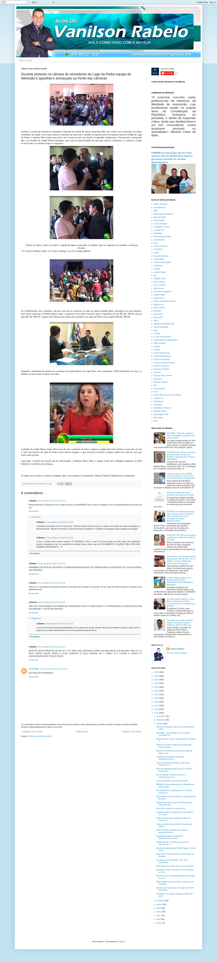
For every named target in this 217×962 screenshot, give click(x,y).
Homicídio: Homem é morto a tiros (170, 808)
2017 (156, 706)
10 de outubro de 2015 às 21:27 (51, 647)
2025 (156, 676)
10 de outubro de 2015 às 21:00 (59, 624)
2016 (156, 709)
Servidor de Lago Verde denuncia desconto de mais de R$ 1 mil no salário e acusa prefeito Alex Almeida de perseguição (181, 559)
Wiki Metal (158, 417)
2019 (156, 698)
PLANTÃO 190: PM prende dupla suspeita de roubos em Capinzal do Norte (181, 537)
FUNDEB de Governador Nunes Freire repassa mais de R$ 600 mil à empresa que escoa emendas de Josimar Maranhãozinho (180, 516)
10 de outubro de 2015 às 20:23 (51, 501)
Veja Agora (158, 401)
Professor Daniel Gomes (164, 363)
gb (155, 275)
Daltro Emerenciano (162, 236)
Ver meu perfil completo (176, 653)
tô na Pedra (34, 669)
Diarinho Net (159, 240)
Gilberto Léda (160, 278)
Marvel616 (158, 314)
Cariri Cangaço (160, 224)
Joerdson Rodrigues (162, 291)
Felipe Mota (159, 259)
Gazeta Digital (160, 272)
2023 (156, 683)
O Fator (157, 333)
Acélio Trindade (160, 204)
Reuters (157, 372)
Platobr (157, 350)
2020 (156, 694)
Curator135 (159, 230)
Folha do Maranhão (162, 262)
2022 (156, 687)
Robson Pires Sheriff (163, 375)
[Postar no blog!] (61, 483)
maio (158, 915)
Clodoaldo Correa (161, 227)
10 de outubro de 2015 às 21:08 (59, 538)
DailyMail (158, 233)
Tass (156, 392)
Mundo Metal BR (161, 327)
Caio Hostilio (159, 220)
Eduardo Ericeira (161, 256)
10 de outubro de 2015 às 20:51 (51, 602)
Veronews (158, 405)
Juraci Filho (159, 298)
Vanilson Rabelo (177, 649)
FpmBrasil (158, 266)
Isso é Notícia (159, 285)
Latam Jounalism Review (165, 301)
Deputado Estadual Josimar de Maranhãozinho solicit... (169, 837)
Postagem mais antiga (131, 732)
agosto (159, 904)
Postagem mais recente (32, 732)
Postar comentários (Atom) (40, 736)
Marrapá (157, 311)
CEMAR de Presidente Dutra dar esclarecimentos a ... (170, 758)
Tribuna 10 (158, 398)
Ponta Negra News (162, 353)
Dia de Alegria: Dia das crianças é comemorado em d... (170, 776)
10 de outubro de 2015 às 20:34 (59, 522)
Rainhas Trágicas (161, 366)
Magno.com (159, 304)
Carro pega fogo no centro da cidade (172, 781)
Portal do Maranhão (162, 356)
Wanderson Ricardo (162, 408)
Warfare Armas (160, 411)
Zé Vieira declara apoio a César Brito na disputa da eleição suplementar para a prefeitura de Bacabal (181, 602)
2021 (156, 691)
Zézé (156, 421)
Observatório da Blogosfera (165, 340)
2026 (156, 672)
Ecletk (156, 253)
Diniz (156, 243)
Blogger (121, 941)
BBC (156, 211)
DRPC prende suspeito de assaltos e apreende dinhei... (172, 831)
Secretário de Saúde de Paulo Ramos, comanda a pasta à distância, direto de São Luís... (180, 622)
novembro (161, 720)
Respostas (36, 517)
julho (158, 908)
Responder (33, 511)
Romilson (158, 379)
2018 (156, 702)
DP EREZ (158, 249)
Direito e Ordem (160, 246)
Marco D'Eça (159, 308)
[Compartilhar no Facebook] (67, 483)
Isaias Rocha (159, 282)
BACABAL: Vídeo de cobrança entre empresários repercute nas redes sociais (181, 435)
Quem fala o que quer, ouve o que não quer (175, 866)
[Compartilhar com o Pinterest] (70, 483)
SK (155, 385)
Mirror (156, 320)
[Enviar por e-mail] (58, 483)
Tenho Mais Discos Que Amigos (167, 395)
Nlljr (155, 330)
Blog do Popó (160, 217)
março (159, 923)
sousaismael (159, 388)
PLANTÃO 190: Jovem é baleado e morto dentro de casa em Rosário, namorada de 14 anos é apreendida (181, 455)
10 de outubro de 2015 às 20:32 (51, 583)
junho (159, 912)
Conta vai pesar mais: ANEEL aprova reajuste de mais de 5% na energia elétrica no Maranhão (181, 476)
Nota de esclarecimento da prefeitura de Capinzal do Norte (180, 493)
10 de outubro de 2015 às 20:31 (51, 563)
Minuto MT (158, 317)
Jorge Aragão (159, 295)
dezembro (161, 716)
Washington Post (161, 414)
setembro (160, 901)
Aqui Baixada (159, 207)
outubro (160, 724)
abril (158, 919)
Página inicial (25, 60)
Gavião (157, 269)
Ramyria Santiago (161, 369)
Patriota (157, 346)
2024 (156, 680)
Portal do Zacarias (162, 359)
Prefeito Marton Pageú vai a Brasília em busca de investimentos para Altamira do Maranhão (180, 581)
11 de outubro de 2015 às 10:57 (54, 669)
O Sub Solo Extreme (162, 337)
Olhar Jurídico (160, 343)
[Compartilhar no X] (64, 483)
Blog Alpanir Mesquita (163, 214)
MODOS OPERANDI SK (164, 324)
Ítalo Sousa (158, 288)
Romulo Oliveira (161, 382)
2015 (156, 713)
